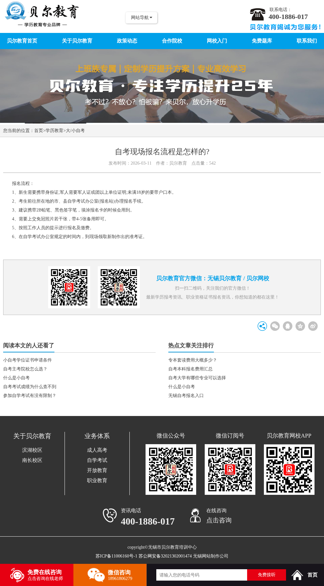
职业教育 (97, 480)
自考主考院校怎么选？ (25, 369)
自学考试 (97, 460)
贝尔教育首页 (22, 40)
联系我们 (307, 40)
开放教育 (97, 470)
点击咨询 (219, 520)
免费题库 (262, 40)
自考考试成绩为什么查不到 (29, 386)
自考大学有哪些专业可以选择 (197, 377)
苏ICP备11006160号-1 (116, 556)
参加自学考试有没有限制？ (29, 395)
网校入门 (217, 40)
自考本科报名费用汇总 (190, 369)
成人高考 (97, 450)
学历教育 (54, 130)
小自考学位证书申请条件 (27, 360)
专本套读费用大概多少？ (192, 360)
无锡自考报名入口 (186, 395)
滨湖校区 (32, 450)
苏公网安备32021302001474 (165, 556)
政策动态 (127, 40)
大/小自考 (75, 130)
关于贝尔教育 (77, 40)
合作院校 (172, 40)
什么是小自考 (16, 377)
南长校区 (32, 460)
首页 (38, 130)
